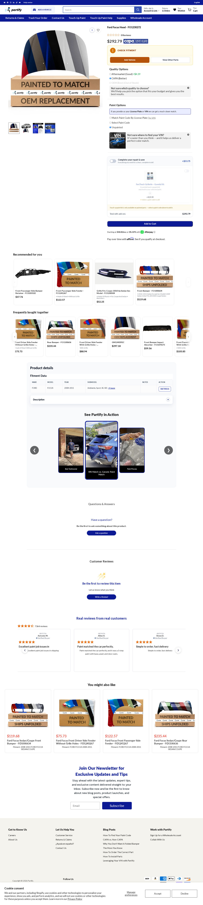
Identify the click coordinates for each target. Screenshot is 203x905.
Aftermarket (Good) (125, 74)
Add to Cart (150, 224)
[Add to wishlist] (98, 30)
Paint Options (117, 105)
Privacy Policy (75, 899)
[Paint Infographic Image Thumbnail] (38, 128)
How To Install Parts (112, 856)
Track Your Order (37, 17)
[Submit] (137, 10)
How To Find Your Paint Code (117, 835)
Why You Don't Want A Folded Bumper (121, 843)
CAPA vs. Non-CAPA (113, 839)
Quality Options (118, 69)
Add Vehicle (129, 60)
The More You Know (112, 848)
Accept (157, 893)
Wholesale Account (141, 17)
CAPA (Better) (119, 78)
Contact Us (58, 17)
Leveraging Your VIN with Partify (118, 860)
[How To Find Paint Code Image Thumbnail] (50, 128)
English (197, 2)
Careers (12, 835)
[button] (25, 650)
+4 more (111, 388)
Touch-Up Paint (77, 17)
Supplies (121, 17)
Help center (27, 2)
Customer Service (64, 835)
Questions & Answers (101, 504)
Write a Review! (101, 596)
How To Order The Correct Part (118, 852)
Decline (184, 893)
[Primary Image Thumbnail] (14, 128)
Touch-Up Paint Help (101, 17)
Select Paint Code (120, 122)
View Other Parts (170, 60)
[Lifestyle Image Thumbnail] (26, 128)
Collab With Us (157, 839)
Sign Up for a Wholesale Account (165, 835)
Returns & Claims (15, 17)
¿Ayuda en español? (65, 843)
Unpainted (117, 127)
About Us (12, 839)
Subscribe (117, 806)
